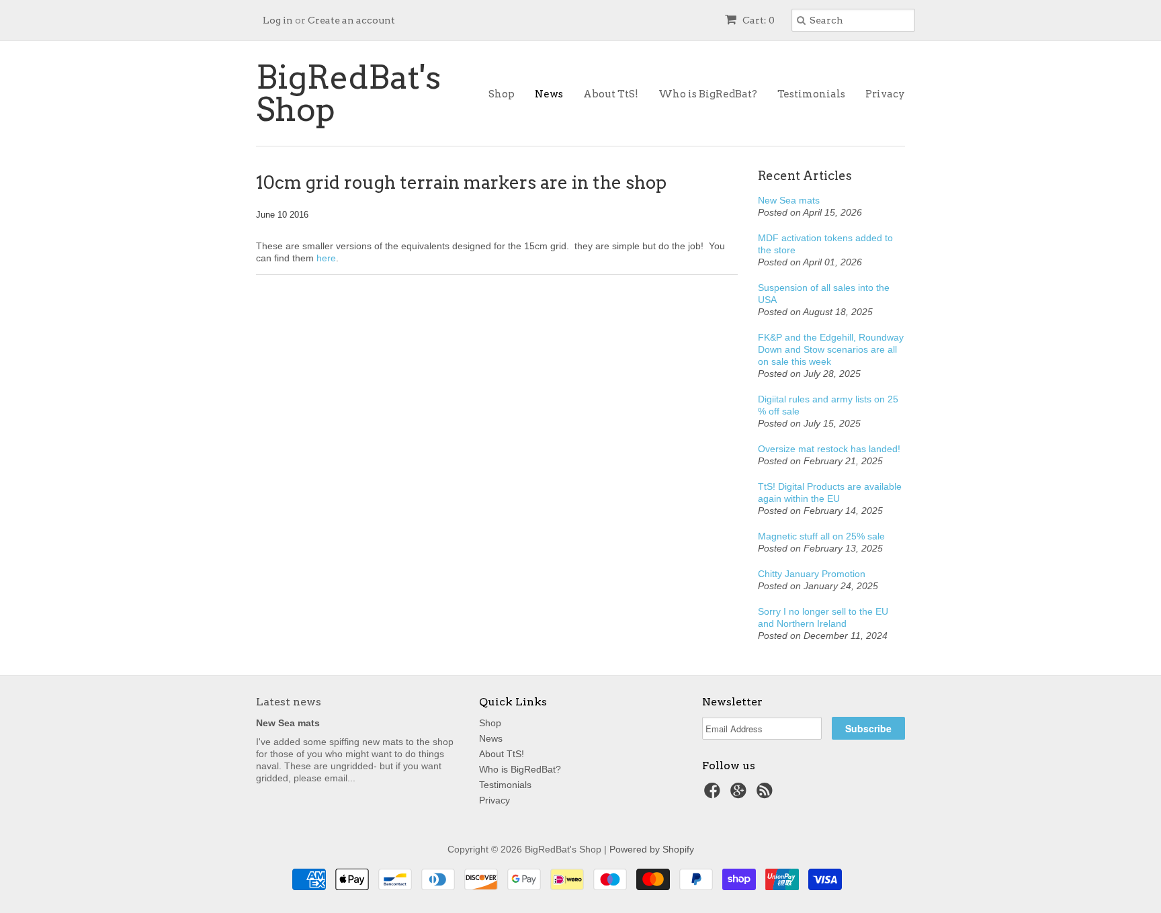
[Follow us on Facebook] (714, 794)
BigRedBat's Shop (348, 93)
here (326, 258)
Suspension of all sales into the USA (824, 293)
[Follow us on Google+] (740, 794)
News (549, 94)
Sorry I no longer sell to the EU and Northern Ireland (823, 617)
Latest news (288, 701)
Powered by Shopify (651, 849)
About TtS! (610, 94)
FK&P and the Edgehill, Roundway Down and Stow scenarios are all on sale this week (831, 349)
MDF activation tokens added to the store (825, 243)
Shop (501, 94)
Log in (278, 20)
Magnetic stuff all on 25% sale (821, 536)
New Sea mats (789, 200)
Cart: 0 (757, 20)
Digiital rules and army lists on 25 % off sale (828, 405)
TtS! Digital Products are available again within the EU (830, 492)
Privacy (885, 94)
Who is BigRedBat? (707, 94)
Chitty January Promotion (811, 573)
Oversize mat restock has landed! (829, 448)
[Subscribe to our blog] (767, 794)
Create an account (351, 20)
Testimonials (811, 94)
